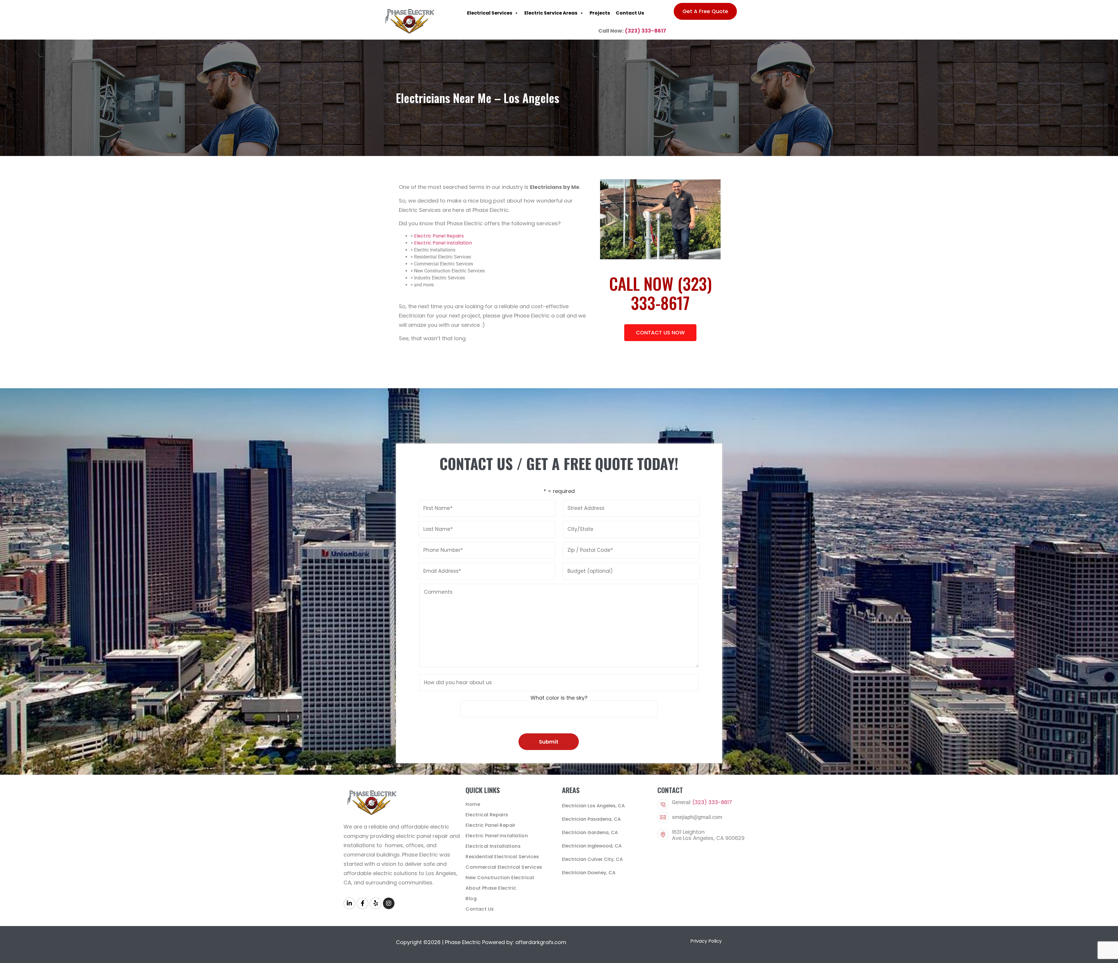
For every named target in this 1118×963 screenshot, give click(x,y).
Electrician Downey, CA (588, 872)
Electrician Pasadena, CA (591, 819)
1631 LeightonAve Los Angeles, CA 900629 (708, 835)
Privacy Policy (706, 941)
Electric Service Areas (550, 13)
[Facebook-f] (362, 903)
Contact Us (630, 13)
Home (473, 804)
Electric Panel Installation (443, 243)
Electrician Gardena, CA (590, 832)
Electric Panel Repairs (439, 236)
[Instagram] (389, 903)
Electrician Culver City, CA (592, 859)
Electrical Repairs (487, 814)
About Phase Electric (491, 888)
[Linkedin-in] (349, 903)
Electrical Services (489, 13)
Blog (471, 898)
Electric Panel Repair (490, 825)
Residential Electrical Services (502, 856)
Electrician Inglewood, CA (592, 846)
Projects (600, 13)
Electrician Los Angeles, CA (593, 805)
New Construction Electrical (500, 877)
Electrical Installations (493, 846)
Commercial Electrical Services (504, 867)
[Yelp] (375, 903)
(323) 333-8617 (645, 30)
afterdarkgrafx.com (540, 942)
